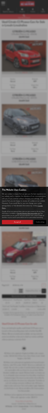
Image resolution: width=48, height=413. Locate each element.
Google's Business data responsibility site (28, 213)
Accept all (17, 222)
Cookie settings (40, 222)
